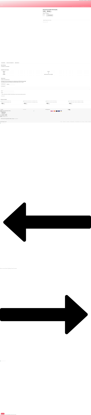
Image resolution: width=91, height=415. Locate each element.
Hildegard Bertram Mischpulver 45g (6, 102)
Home (72, 6)
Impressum (83, 121)
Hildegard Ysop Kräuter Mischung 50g (51, 102)
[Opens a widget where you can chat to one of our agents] (3, 414)
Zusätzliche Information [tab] (10, 62)
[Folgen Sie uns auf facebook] (68, 109)
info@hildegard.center (5, 116)
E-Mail (2, 92)
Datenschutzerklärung (77, 121)
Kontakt (61, 121)
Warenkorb (89, 121)
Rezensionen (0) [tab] (17, 62)
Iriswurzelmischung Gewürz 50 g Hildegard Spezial (31, 102)
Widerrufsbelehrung (72, 121)
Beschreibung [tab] (3, 62)
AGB (80, 121)
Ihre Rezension (3, 86)
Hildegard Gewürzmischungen (77, 6)
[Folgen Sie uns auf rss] (69, 109)
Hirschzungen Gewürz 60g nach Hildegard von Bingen (76, 102)
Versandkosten (49, 12)
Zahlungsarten (64, 121)
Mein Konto (86, 121)
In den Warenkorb (50, 15)
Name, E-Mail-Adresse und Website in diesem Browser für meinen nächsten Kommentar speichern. (14, 94)
